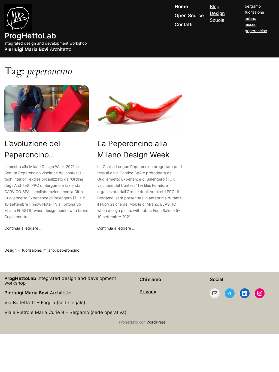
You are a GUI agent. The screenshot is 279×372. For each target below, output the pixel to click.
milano (250, 18)
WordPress (156, 322)
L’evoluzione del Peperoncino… (32, 149)
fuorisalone (254, 12)
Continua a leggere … (23, 228)
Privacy (148, 291)
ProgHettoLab (30, 35)
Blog (214, 6)
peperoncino (256, 30)
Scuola (217, 20)
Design (217, 13)
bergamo (253, 6)
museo (250, 24)
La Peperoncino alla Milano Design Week (133, 149)
